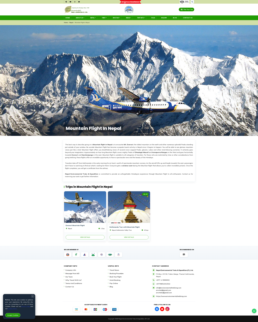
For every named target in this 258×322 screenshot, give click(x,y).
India (128, 18)
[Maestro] (105, 309)
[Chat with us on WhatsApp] (254, 311)
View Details (85, 237)
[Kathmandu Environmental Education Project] (93, 254)
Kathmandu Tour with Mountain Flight (125, 227)
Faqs (153, 18)
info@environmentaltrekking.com (168, 288)
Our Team (69, 277)
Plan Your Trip (188, 9)
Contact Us (187, 18)
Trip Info (140, 18)
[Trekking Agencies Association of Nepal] (76, 254)
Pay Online (114, 283)
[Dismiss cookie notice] (32, 296)
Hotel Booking (115, 280)
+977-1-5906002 (163, 280)
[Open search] (192, 2)
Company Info (70, 270)
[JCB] (95, 309)
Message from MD (72, 273)
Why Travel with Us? (73, 280)
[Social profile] (157, 309)
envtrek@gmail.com (163, 290)
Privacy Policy (25, 306)
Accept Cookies (12, 315)
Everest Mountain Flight (75, 225)
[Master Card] (86, 309)
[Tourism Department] (67, 254)
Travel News (114, 270)
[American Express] (114, 309)
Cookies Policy (12, 308)
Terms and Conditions (73, 283)
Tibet (104, 18)
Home (68, 18)
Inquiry (164, 18)
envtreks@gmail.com (164, 293)
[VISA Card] (76, 309)
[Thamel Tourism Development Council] (118, 254)
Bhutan (116, 18)
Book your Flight (116, 277)
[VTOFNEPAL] (110, 254)
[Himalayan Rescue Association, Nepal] (101, 254)
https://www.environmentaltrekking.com (171, 296)
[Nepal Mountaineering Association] (84, 254)
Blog (175, 18)
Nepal (92, 18)
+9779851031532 (163, 284)
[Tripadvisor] (184, 254)
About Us (79, 18)
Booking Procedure (116, 273)
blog (111, 287)
